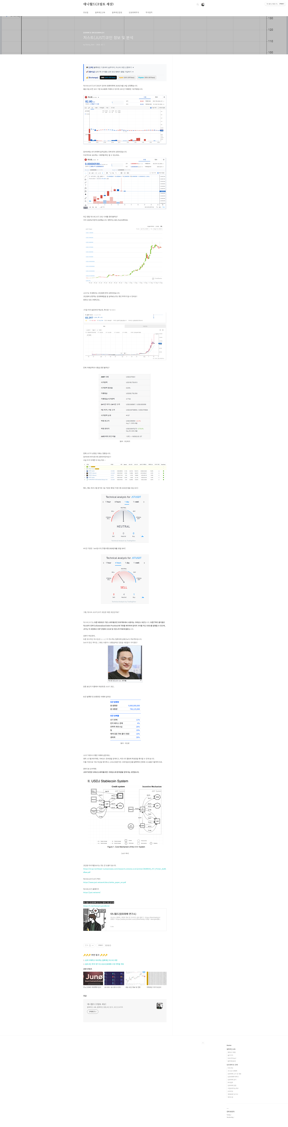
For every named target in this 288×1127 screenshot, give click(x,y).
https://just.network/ (92, 892)
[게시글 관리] (92, 945)
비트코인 (230, 1068)
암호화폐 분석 (232, 1079)
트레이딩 (230, 1091)
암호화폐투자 (134, 12)
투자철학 (149, 12)
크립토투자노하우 (233, 1088)
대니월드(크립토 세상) (98, 4)
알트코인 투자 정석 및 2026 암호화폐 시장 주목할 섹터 (104, 964)
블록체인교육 (100, 12)
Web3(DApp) (232, 1058)
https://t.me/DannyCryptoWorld (96, 906)
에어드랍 (230, 1097)
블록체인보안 (232, 1061)
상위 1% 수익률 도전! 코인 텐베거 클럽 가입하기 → (114, 72)
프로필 (85, 12)
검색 (197, 4)
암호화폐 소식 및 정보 (234, 1074)
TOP (203, 1043)
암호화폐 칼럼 (232, 1085)
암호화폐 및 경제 (232, 1065)
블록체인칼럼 (117, 12)
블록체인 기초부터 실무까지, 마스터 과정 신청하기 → (114, 67)
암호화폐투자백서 (233, 1077)
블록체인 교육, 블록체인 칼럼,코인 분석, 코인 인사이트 (105, 1007)
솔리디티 (230, 1055)
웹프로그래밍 (232, 1052)
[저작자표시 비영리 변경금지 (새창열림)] (108, 945)
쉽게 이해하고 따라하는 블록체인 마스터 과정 (101, 960)
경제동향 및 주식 (233, 1094)
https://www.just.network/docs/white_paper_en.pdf (104, 882)
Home (229, 1045)
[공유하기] (90, 945)
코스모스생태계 (232, 1071)
